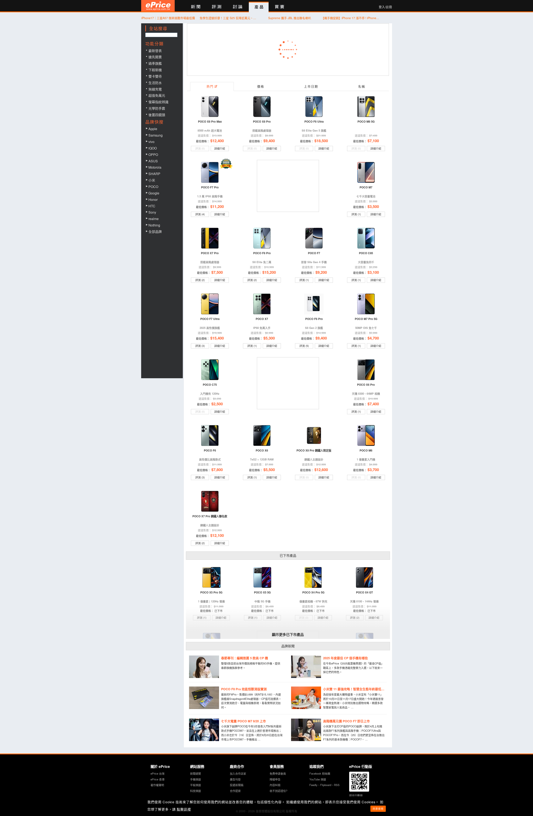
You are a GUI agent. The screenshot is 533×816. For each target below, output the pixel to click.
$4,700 (373, 338)
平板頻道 (195, 785)
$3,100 (373, 272)
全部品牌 (155, 231)
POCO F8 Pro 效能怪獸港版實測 (244, 689)
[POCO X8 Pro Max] (209, 106)
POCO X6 (262, 450)
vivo (151, 141)
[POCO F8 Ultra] (314, 106)
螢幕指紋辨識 (158, 102)
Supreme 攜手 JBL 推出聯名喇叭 (289, 18)
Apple (152, 128)
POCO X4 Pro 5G (313, 592)
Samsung (155, 135)
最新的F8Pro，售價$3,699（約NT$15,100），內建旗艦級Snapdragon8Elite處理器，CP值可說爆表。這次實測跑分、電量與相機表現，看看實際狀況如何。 (251, 700)
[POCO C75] (209, 369)
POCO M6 (366, 450)
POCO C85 (366, 253)
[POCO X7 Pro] (209, 238)
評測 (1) (356, 214)
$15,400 (217, 338)
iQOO (152, 148)
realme (153, 218)
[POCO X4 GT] (364, 577)
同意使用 (378, 808)
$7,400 (373, 404)
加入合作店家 (238, 773)
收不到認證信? (278, 791)
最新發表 (155, 50)
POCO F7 (314, 253)
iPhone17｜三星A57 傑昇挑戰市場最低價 (168, 18)
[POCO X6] (262, 435)
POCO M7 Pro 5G (366, 319)
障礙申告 (275, 779)
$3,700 (373, 469)
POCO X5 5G (262, 592)
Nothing (154, 225)
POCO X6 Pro (366, 385)
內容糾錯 (275, 785)
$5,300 (269, 338)
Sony (152, 212)
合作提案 (235, 791)
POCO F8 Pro (262, 253)
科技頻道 (195, 791)
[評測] (217, 7)
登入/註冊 (385, 7)
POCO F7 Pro (210, 187)
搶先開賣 (155, 57)
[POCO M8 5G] (366, 106)
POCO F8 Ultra (314, 121)
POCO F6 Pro (314, 319)
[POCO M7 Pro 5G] (366, 304)
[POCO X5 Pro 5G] (211, 577)
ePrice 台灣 (157, 773)
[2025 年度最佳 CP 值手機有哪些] (306, 667)
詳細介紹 (219, 148)
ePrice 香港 (157, 779)
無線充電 (155, 89)
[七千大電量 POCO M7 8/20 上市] (204, 730)
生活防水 (155, 82)
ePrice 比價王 (158, 5)
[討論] (238, 7)
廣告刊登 (235, 779)
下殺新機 (155, 69)
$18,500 (321, 140)
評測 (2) (200, 280)
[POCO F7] (314, 238)
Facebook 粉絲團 (319, 773)
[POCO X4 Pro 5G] (313, 577)
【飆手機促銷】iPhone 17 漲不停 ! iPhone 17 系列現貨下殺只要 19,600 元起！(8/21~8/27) (350, 18)
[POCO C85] (366, 238)
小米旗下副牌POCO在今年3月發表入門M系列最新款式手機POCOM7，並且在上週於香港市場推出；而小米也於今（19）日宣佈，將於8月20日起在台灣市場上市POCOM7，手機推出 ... (252, 732)
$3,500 (373, 206)
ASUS (153, 161)
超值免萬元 (156, 95)
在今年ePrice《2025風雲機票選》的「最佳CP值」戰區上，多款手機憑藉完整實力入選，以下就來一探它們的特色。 (353, 667)
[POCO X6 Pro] (366, 369)
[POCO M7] (366, 172)
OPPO (153, 154)
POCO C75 (210, 385)
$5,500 (269, 469)
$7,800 (217, 469)
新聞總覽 (195, 773)
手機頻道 (195, 779)
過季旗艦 (155, 63)
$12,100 (217, 535)
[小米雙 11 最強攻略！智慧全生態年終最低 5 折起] (306, 698)
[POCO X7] (262, 304)
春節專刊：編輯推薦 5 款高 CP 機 (244, 658)
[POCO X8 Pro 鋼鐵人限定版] (314, 435)
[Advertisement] (288, 186)
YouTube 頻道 (317, 779)
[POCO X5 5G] (262, 577)
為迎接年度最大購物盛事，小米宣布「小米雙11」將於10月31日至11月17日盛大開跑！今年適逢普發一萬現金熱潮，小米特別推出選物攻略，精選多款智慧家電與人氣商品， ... (353, 700)
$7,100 (373, 140)
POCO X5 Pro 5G (211, 592)
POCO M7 (366, 187)
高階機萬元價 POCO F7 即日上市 (346, 721)
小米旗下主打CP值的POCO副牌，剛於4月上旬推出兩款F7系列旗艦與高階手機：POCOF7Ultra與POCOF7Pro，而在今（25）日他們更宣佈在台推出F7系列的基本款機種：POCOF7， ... (354, 732)
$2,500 (217, 404)
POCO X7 (262, 319)
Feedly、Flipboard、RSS (324, 785)
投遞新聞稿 (236, 785)
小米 (151, 180)
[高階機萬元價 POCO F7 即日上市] (306, 730)
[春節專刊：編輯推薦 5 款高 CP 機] (204, 667)
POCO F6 (210, 450)
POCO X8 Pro (262, 121)
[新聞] (195, 7)
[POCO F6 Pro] (314, 304)
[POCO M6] (366, 435)
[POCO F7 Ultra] (209, 304)
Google (153, 193)
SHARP (154, 173)
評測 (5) (304, 346)
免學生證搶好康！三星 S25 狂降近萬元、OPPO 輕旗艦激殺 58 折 (229, 18)
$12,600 (321, 469)
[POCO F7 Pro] (209, 172)
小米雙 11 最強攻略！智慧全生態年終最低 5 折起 (355, 689)
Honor (153, 199)
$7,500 (217, 272)
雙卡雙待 (155, 76)
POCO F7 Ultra (209, 319)
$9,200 (321, 272)
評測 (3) (200, 346)
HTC (151, 206)
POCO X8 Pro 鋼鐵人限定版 (313, 450)
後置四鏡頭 (156, 114)
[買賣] (280, 7)
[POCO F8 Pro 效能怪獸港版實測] (204, 698)
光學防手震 (156, 108)
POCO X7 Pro (210, 253)
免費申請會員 (278, 773)
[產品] (259, 7)
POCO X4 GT (364, 592)
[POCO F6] (209, 435)
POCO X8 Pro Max (210, 121)
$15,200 (269, 272)
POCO (153, 186)
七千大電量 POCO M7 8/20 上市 (243, 721)
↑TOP (403, 791)
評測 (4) (200, 214)
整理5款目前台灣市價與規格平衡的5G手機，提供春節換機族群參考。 (250, 665)
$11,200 (217, 206)
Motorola (154, 167)
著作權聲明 (157, 785)
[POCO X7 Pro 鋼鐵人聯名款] (209, 501)
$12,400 (217, 140)
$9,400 (269, 140)
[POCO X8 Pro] (262, 106)
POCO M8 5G (366, 121)
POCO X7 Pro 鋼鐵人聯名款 (209, 516)
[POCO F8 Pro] (262, 238)
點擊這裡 (184, 809)
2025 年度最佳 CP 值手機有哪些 (345, 658)
